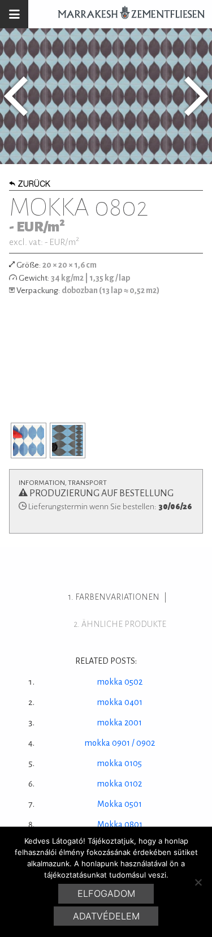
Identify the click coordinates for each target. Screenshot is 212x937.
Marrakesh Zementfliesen (126, 14)
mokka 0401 (119, 702)
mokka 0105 (119, 763)
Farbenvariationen (117, 596)
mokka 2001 (119, 722)
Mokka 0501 (119, 804)
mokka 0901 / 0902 (120, 742)
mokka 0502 (119, 681)
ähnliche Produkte (123, 624)
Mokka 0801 (119, 824)
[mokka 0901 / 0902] (196, 96)
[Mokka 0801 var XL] (16, 96)
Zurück (34, 185)
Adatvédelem (106, 916)
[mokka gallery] (28, 440)
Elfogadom (106, 893)
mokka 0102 (119, 783)
